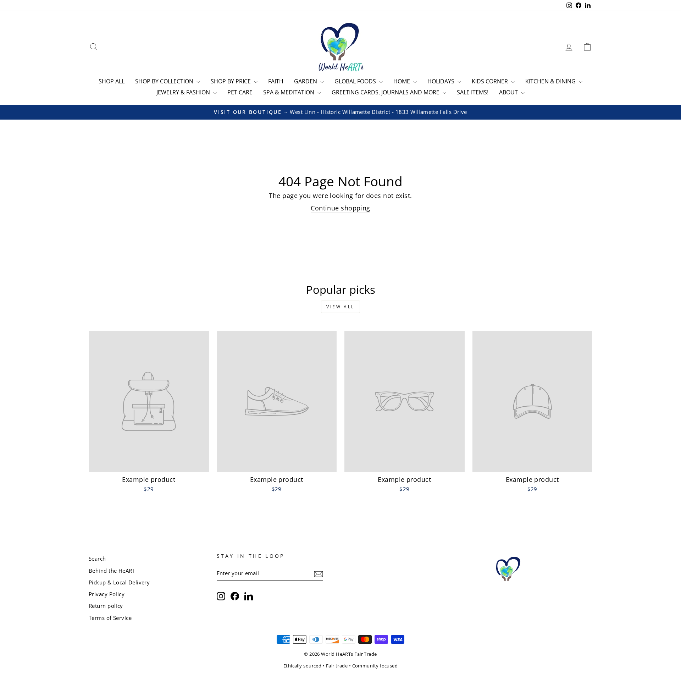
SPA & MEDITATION (289, 92)
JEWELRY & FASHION (183, 92)
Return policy (106, 605)
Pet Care (240, 92)
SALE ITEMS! (472, 92)
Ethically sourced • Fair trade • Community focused (340, 666)
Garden (306, 81)
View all (340, 307)
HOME (402, 81)
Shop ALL (111, 81)
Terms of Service (110, 617)
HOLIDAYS (441, 81)
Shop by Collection (165, 81)
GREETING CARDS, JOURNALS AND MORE (386, 92)
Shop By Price (231, 81)
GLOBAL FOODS (355, 81)
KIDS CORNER (490, 81)
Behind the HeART (112, 570)
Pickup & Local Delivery (119, 582)
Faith (275, 81)
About (509, 92)
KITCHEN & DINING (551, 81)
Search (97, 558)
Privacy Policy (106, 594)
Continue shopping (340, 208)
